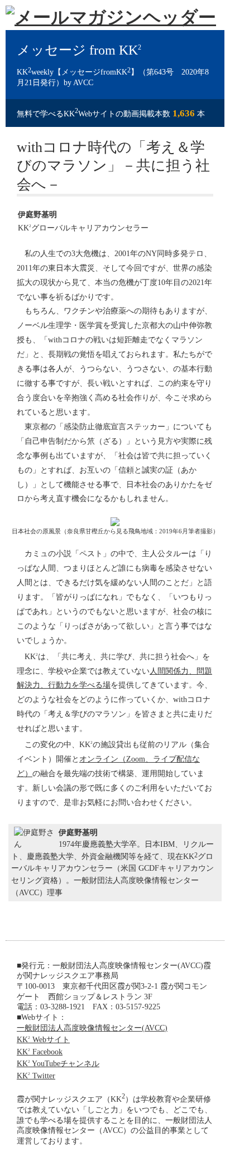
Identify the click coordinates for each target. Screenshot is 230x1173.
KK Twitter (36, 1075)
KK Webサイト (43, 1039)
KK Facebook (40, 1051)
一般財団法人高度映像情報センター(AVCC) (92, 1027)
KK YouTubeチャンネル (58, 1063)
